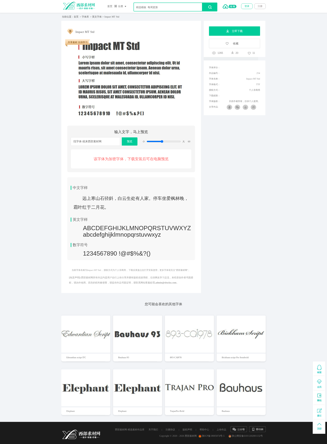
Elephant (70, 411)
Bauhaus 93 (123, 357)
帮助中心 (204, 429)
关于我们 (153, 429)
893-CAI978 (176, 357)
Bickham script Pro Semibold (235, 357)
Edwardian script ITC (76, 357)
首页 (109, 6)
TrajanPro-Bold (177, 411)
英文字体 (97, 16)
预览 (129, 141)
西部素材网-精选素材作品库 (129, 429)
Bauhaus (226, 411)
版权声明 (187, 429)
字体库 (85, 16)
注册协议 (170, 429)
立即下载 (89, 333)
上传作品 (221, 429)
